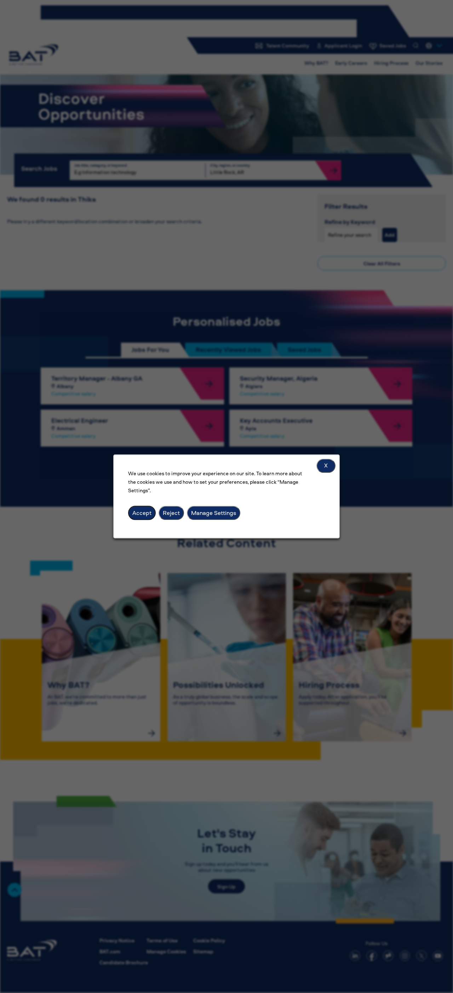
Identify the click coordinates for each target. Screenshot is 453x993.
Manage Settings (213, 513)
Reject (171, 513)
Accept (141, 513)
